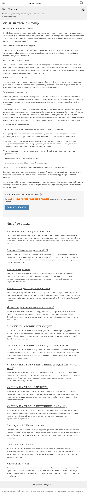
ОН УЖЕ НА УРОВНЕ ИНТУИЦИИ (29, 326)
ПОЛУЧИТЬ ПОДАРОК (17, 207)
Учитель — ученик (18, 269)
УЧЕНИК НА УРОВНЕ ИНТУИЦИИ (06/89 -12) (37, 406)
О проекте (37, 485)
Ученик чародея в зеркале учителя (28, 231)
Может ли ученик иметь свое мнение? (30, 307)
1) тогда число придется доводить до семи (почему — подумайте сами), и (56, 491)
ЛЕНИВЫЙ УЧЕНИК (20, 444)
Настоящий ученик (18, 463)
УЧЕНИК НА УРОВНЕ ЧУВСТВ (27, 387)
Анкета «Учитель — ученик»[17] (27, 250)
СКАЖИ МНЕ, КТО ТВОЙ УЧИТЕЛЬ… (16, 491)
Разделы (47, 485)
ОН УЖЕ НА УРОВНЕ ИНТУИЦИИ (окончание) (37, 345)
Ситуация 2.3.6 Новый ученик (25, 425)
